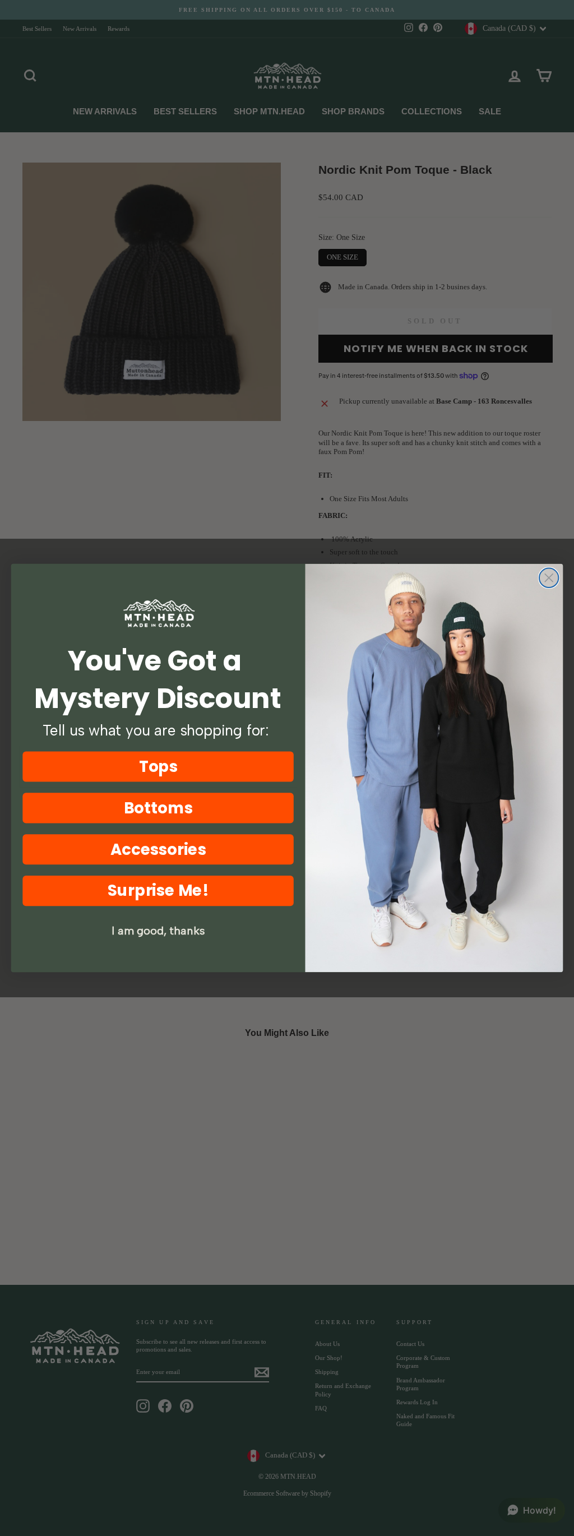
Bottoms (158, 807)
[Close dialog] (548, 577)
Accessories (158, 849)
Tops (158, 766)
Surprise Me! (158, 890)
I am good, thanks (158, 931)
